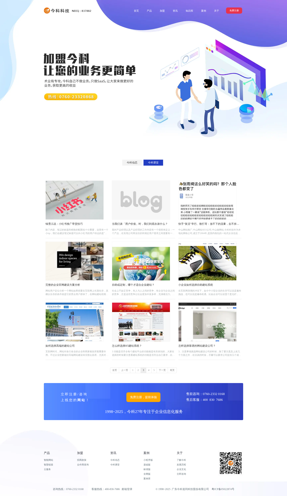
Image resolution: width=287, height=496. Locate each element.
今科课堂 (115, 464)
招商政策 (81, 460)
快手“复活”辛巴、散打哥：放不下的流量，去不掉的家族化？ (214, 223)
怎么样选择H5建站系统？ (127, 345)
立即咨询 (181, 474)
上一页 (124, 370)
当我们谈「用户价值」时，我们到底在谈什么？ (140, 223)
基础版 (147, 464)
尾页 (172, 370)
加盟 (80, 453)
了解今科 (181, 460)
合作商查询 (83, 464)
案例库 (147, 478)
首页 (114, 370)
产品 (47, 453)
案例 (146, 453)
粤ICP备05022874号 (223, 489)
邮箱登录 (127, 489)
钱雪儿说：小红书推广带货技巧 (64, 223)
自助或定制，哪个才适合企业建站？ (133, 284)
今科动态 (115, 460)
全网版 (147, 474)
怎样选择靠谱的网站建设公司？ (197, 345)
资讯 (113, 453)
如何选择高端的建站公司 (60, 345)
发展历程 (181, 464)
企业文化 (181, 469)
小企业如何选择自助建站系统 (195, 284)
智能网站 (48, 460)
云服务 (47, 469)
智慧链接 (48, 464)
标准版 (147, 469)
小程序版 (148, 460)
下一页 (162, 370)
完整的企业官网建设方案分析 (63, 284)
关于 (180, 453)
